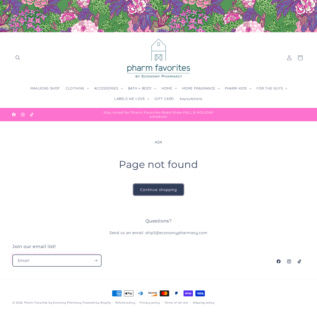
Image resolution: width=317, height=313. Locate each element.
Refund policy (125, 302)
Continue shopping (158, 189)
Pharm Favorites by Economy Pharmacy (53, 302)
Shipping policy (203, 302)
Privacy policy (150, 302)
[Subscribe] (95, 260)
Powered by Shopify (96, 302)
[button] (17, 57)
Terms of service (176, 302)
